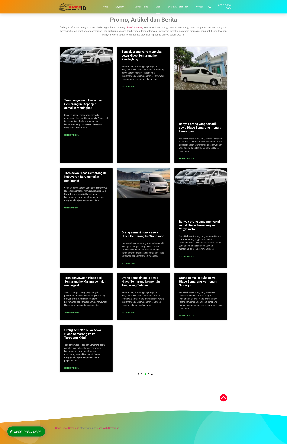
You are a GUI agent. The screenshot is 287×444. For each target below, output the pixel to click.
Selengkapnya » (71, 135)
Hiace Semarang (134, 27)
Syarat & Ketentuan (178, 6)
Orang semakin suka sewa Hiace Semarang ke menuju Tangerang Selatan (141, 281)
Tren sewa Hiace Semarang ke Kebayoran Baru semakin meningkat (85, 176)
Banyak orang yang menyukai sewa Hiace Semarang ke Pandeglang (142, 55)
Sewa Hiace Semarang (67, 428)
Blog (158, 6)
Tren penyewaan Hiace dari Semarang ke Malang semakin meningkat (85, 281)
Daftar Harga (141, 6)
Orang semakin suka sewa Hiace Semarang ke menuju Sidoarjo (198, 281)
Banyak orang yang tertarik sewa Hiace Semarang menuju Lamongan (200, 127)
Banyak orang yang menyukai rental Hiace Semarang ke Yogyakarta (199, 225)
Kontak (199, 6)
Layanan (119, 6)
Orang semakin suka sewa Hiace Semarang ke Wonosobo (143, 234)
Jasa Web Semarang (108, 428)
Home (105, 6)
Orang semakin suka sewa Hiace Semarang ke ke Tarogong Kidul (82, 333)
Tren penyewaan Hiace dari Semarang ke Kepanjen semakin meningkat (83, 104)
